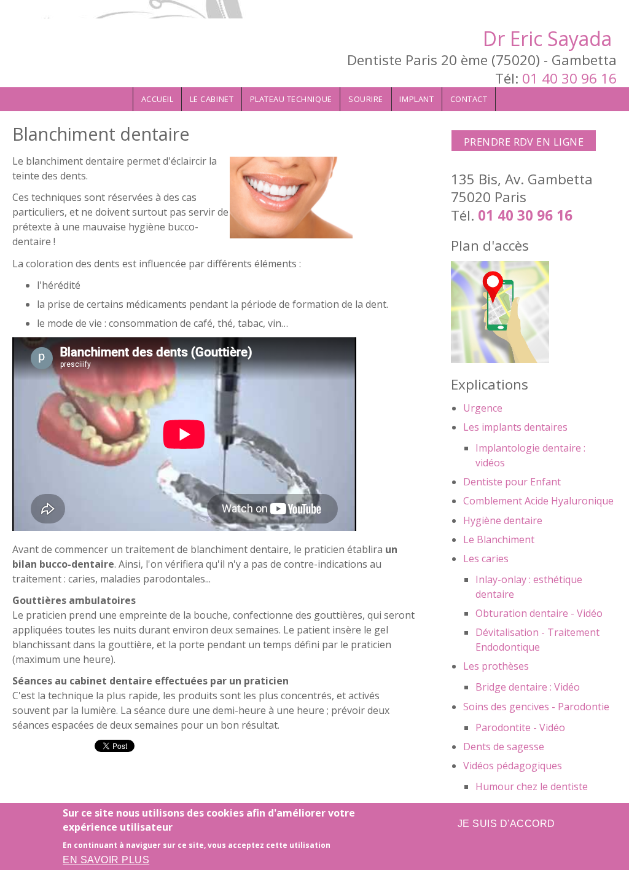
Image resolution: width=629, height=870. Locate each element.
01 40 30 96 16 (569, 78)
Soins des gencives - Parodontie (536, 706)
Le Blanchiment (498, 539)
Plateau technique (291, 98)
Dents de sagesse (503, 746)
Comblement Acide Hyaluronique (538, 501)
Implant (416, 98)
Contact (469, 98)
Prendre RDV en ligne (524, 142)
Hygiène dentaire (502, 520)
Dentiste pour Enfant (512, 481)
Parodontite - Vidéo (520, 727)
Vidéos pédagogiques (512, 765)
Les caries (486, 558)
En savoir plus (106, 860)
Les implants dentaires (515, 427)
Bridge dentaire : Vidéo (527, 687)
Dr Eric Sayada (547, 38)
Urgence (482, 408)
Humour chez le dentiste (531, 786)
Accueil (157, 98)
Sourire (365, 98)
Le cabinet (211, 98)
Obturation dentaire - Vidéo (539, 613)
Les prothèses (496, 666)
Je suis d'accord (506, 823)
